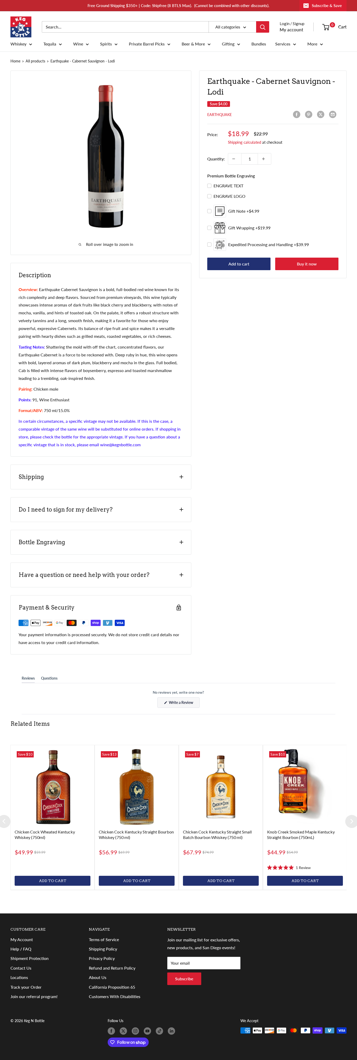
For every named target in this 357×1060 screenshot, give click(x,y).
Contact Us (20, 967)
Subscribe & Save (327, 5)
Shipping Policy (103, 948)
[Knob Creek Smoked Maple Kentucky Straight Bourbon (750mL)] (305, 787)
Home (15, 61)
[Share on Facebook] (297, 114)
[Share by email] (333, 114)
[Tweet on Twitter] (321, 114)
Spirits (106, 44)
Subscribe (184, 978)
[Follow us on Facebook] (112, 1031)
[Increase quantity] (264, 158)
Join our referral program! (33, 996)
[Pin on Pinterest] (309, 114)
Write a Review (184, 704)
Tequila (49, 44)
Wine (78, 44)
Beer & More (193, 44)
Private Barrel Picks (147, 44)
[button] (289, 867)
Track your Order (26, 986)
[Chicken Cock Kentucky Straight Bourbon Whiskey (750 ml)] (137, 787)
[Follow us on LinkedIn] (172, 1031)
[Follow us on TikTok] (160, 1031)
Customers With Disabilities (114, 996)
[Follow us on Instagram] (136, 1031)
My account (291, 29)
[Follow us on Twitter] (124, 1031)
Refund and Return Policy (112, 967)
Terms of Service (104, 939)
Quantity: (216, 158)
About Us (97, 977)
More (312, 44)
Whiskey (18, 44)
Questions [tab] (49, 679)
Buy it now (307, 263)
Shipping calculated (244, 142)
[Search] (262, 27)
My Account (21, 939)
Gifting (228, 44)
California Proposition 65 (112, 986)
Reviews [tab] (28, 679)
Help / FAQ (20, 948)
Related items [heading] (30, 723)
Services (282, 44)
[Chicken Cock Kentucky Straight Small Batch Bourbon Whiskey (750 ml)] (221, 787)
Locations (19, 977)
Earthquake (219, 114)
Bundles (258, 44)
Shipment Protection (29, 958)
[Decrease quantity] (234, 158)
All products (35, 61)
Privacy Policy (102, 958)
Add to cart (238, 263)
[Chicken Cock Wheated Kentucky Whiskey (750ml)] (52, 787)
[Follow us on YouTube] (148, 1031)
